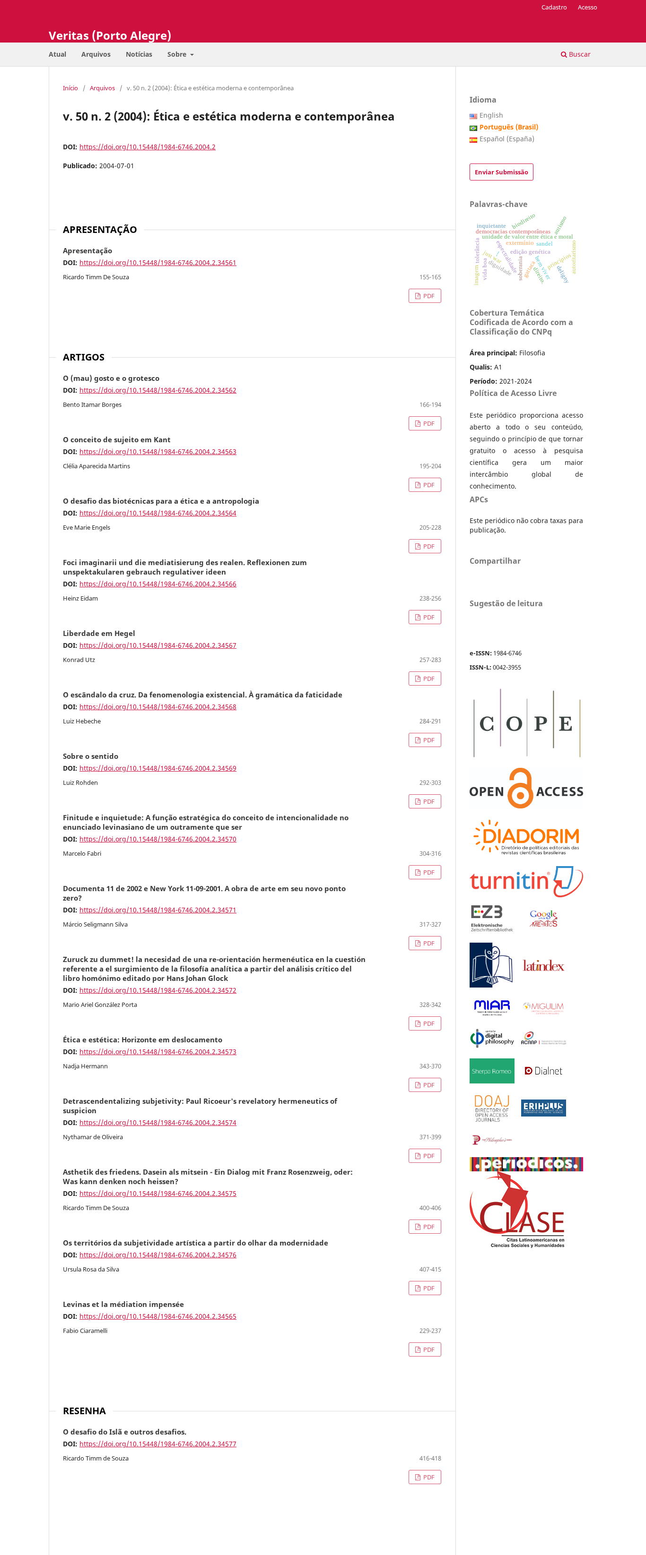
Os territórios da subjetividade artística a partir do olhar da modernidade (195, 1243)
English (491, 115)
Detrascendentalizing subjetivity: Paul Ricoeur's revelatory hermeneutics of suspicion (200, 1106)
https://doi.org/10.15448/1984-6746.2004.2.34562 (157, 390)
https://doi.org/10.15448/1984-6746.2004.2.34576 (157, 1254)
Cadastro (554, 7)
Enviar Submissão (501, 172)
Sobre (177, 54)
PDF (428, 296)
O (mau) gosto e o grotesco (111, 378)
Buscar (579, 54)
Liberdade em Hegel (99, 633)
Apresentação (87, 251)
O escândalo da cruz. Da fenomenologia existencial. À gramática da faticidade (202, 695)
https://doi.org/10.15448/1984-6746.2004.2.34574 (157, 1122)
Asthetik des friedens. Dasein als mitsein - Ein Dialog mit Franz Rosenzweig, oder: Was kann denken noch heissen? (208, 1177)
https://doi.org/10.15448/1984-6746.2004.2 (147, 146)
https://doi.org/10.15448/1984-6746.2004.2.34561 (157, 262)
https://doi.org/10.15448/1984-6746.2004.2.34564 (157, 512)
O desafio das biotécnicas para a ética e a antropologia (161, 501)
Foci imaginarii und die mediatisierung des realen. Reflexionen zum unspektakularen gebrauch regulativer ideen (185, 567)
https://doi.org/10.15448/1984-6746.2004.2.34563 (157, 451)
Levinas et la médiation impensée (123, 1304)
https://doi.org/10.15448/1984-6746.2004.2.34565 (157, 1316)
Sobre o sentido (90, 756)
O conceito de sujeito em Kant (117, 440)
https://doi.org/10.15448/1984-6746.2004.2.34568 (157, 706)
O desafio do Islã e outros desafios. (124, 1432)
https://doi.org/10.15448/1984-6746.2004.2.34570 (157, 838)
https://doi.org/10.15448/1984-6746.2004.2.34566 (157, 583)
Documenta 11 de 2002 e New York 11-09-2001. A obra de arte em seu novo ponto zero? (204, 893)
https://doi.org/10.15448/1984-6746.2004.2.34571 (157, 909)
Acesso (587, 7)
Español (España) (507, 138)
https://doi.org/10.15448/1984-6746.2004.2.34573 (157, 1051)
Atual (57, 54)
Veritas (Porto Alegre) (110, 35)
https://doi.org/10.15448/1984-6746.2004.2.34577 (157, 1443)
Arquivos (96, 54)
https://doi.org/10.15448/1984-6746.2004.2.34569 (157, 768)
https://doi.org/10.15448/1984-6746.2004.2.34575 (157, 1193)
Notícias (139, 54)
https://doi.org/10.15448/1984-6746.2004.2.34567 (157, 645)
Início (70, 88)
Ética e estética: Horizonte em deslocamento (142, 1040)
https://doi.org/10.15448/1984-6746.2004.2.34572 (157, 990)
